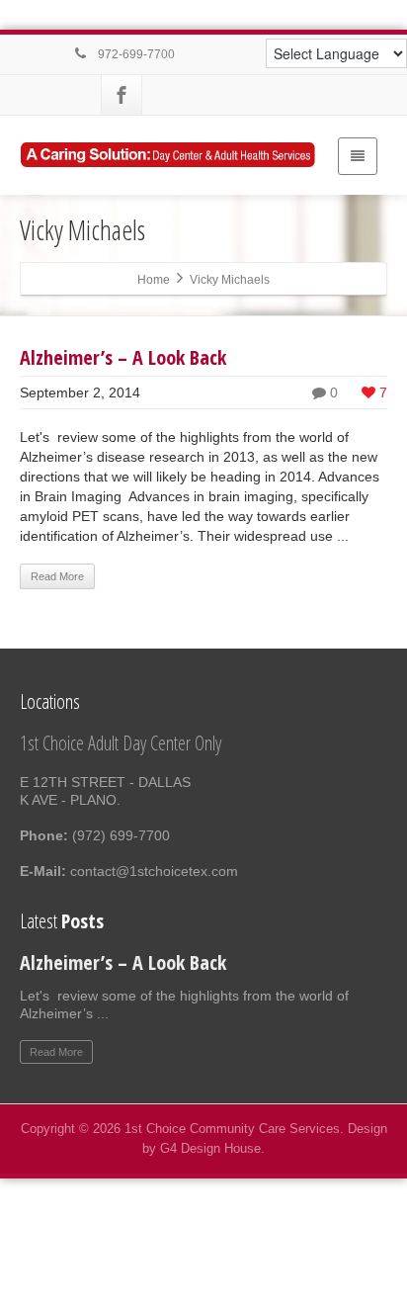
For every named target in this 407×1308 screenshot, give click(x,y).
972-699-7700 (135, 54)
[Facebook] (121, 95)
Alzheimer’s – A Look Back (123, 357)
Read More (57, 576)
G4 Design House (210, 1148)
